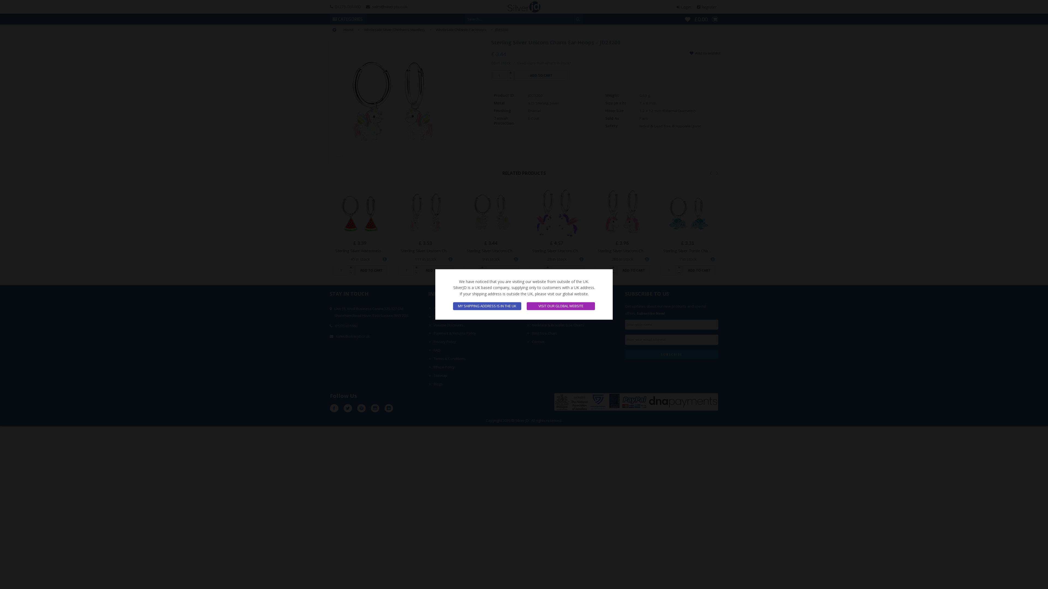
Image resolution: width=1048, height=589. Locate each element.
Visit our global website (560, 306)
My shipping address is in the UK (487, 306)
